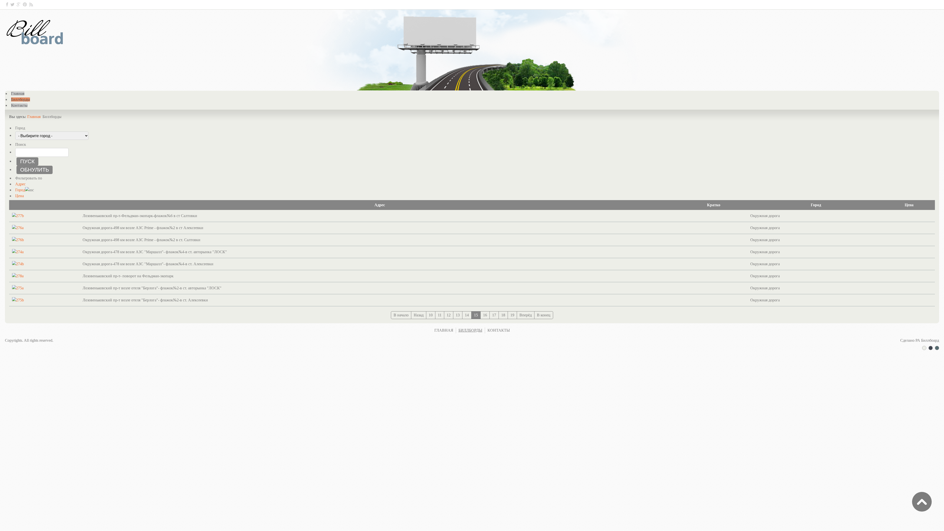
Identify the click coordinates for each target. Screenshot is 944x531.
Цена (19, 196)
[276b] (18, 240)
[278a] (18, 276)
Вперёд (525, 315)
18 (503, 315)
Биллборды (470, 330)
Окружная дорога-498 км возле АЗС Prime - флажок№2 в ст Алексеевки (143, 228)
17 (494, 315)
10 (431, 315)
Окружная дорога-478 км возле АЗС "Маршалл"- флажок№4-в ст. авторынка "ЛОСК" (155, 252)
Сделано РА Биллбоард (919, 340)
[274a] (18, 252)
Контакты (498, 330)
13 (458, 315)
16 (485, 315)
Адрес (20, 184)
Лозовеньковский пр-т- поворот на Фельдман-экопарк (128, 276)
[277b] (18, 216)
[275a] (18, 288)
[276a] (18, 228)
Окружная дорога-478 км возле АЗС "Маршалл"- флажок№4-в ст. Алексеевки (148, 264)
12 (449, 315)
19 (512, 315)
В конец (543, 315)
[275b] (18, 300)
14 (467, 315)
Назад (419, 315)
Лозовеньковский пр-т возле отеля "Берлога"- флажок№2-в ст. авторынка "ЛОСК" (152, 288)
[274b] (18, 264)
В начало (401, 315)
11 (440, 315)
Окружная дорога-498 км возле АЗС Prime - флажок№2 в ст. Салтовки (141, 240)
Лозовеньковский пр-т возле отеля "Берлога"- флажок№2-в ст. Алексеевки (145, 300)
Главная (34, 117)
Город (20, 190)
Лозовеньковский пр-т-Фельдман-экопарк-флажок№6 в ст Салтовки (140, 216)
